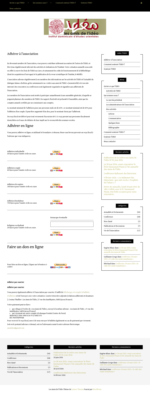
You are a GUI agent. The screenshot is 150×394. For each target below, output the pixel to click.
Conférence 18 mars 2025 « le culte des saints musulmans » (120, 258)
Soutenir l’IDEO (86, 3)
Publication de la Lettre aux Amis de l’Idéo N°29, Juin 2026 (120, 158)
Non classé (122, 221)
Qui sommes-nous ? (40, 3)
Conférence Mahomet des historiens (120, 173)
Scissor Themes (78, 389)
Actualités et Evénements (122, 212)
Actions (111, 114)
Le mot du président (114, 100)
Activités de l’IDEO (113, 91)
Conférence (122, 217)
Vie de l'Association (122, 231)
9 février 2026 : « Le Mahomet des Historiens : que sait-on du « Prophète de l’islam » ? (121, 180)
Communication (114, 118)
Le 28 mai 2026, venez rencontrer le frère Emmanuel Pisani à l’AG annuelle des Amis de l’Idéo (121, 167)
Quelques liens (114, 123)
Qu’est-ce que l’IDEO (17, 3)
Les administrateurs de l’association (120, 105)
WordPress (97, 389)
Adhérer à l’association (113, 60)
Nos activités (111, 109)
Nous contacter (15, 9)
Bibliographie (113, 128)
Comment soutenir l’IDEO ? (66, 3)
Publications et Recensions (122, 226)
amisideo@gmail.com (15, 328)
